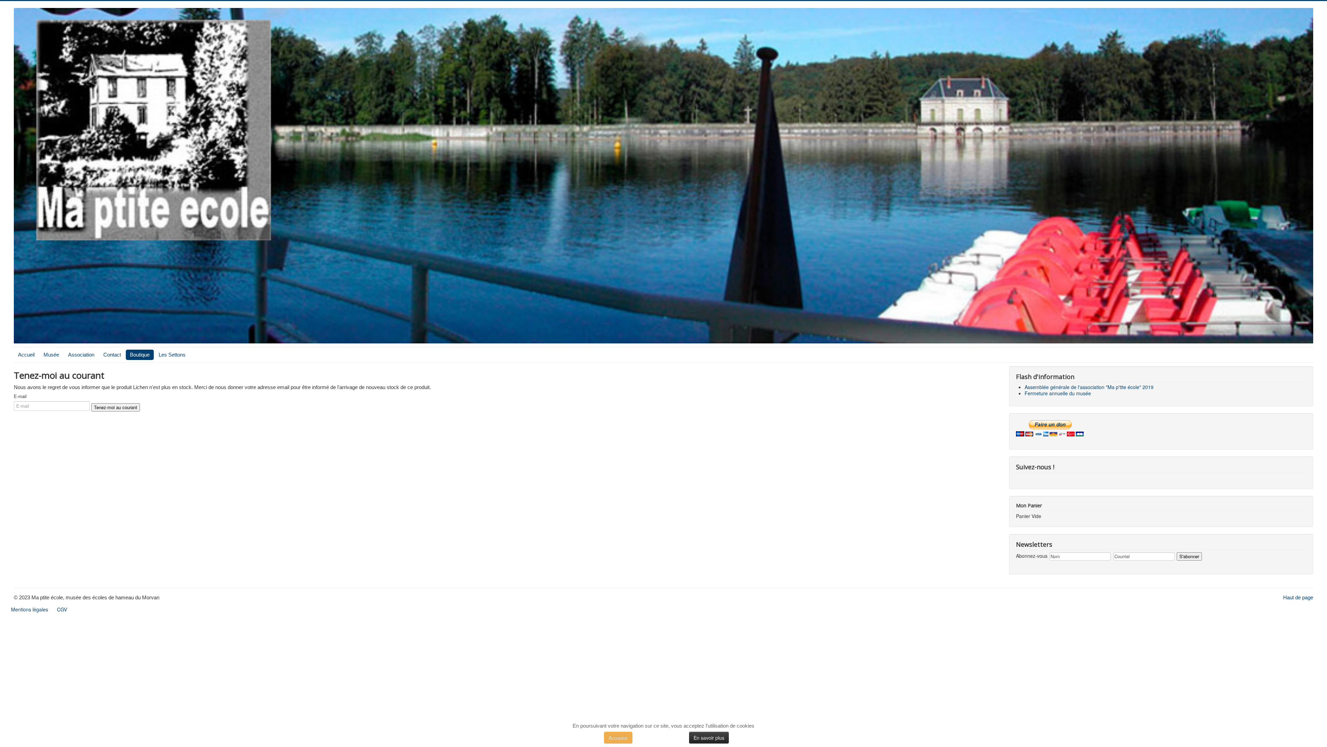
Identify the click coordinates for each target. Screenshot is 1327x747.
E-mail (20, 396)
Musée (51, 355)
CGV (62, 609)
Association (81, 355)
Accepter (618, 737)
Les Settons (172, 355)
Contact (112, 355)
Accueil (26, 355)
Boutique (140, 355)
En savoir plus (709, 737)
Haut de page (1298, 597)
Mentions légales (29, 609)
